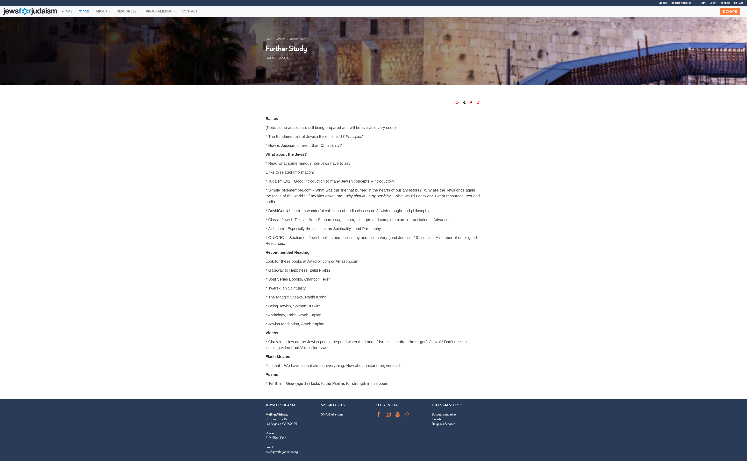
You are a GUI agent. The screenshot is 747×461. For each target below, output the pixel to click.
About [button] (102, 11)
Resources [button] (127, 11)
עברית (84, 11)
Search (725, 3)
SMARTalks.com (332, 414)
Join (703, 3)
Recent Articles (681, 3)
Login (713, 3)
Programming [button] (159, 11)
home (269, 39)
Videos (663, 3)
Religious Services (443, 424)
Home (67, 11)
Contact (189, 11)
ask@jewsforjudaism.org (282, 452)
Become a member (444, 414)
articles (280, 39)
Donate (738, 3)
